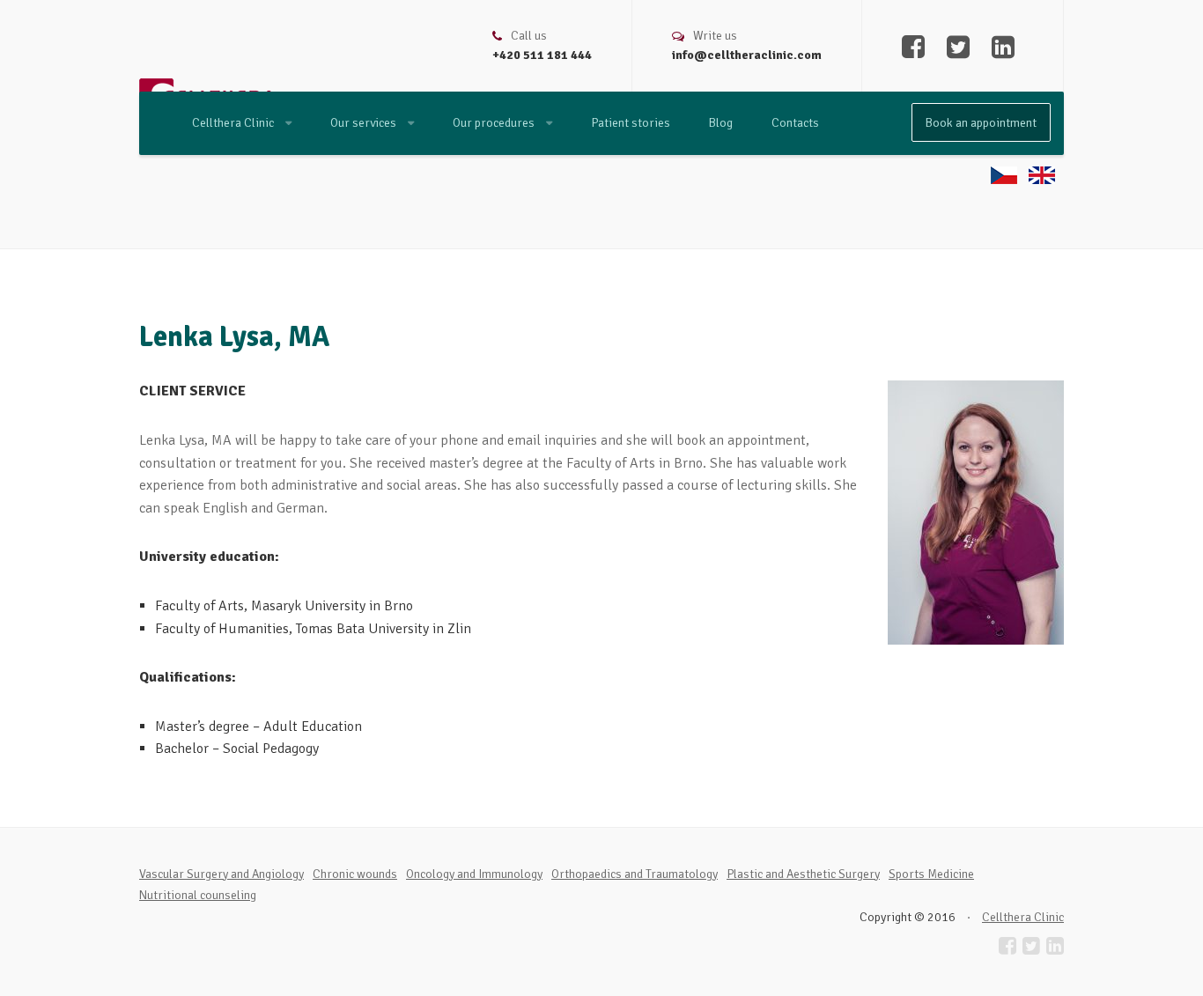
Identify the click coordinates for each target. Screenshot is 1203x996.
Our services (364, 122)
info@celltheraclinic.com (747, 55)
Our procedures (495, 122)
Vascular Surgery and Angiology (221, 874)
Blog (721, 122)
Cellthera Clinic (234, 122)
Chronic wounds (355, 874)
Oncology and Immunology (474, 874)
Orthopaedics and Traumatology (634, 874)
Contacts (795, 122)
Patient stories (630, 122)
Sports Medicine (931, 874)
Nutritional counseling (197, 895)
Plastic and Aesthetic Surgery (803, 874)
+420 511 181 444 (542, 55)
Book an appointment (981, 122)
